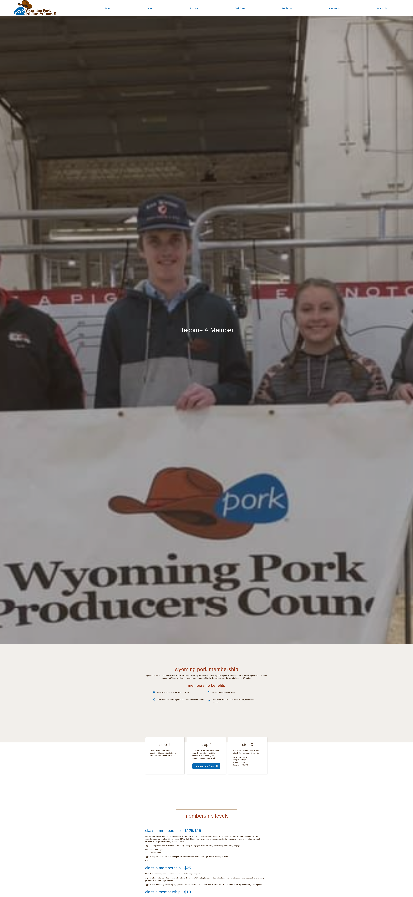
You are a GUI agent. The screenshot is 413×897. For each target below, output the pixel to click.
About (150, 8)
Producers (287, 8)
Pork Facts (240, 8)
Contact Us (382, 8)
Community (334, 8)
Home (107, 8)
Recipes (194, 8)
